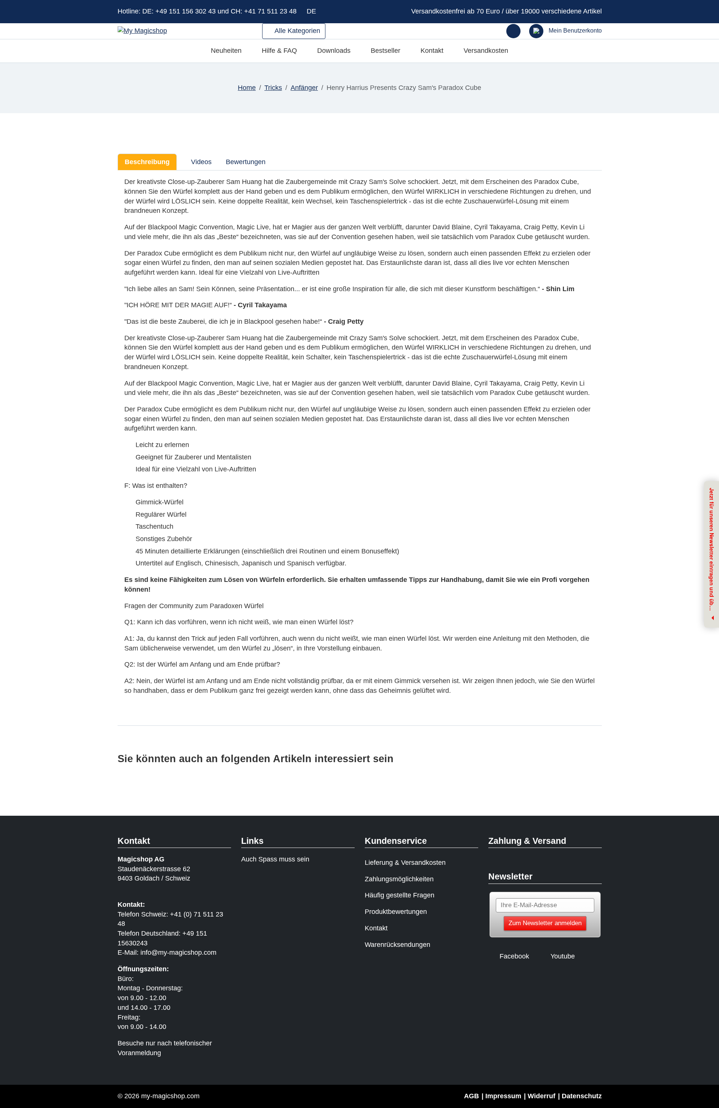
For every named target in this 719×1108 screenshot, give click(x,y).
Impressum (503, 1096)
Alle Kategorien (296, 30)
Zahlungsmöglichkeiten (399, 879)
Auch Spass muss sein (275, 859)
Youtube (562, 956)
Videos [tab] (200, 162)
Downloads (334, 50)
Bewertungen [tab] (246, 162)
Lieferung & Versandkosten (405, 862)
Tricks (273, 87)
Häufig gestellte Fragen (399, 895)
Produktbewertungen (396, 911)
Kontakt (432, 50)
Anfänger (304, 87)
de (312, 11)
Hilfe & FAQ (279, 50)
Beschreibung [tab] (147, 162)
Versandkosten (486, 50)
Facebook (514, 956)
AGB (471, 1096)
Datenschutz (582, 1096)
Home (247, 87)
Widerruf (541, 1096)
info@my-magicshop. (172, 952)
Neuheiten (226, 50)
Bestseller (385, 50)
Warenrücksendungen (397, 944)
